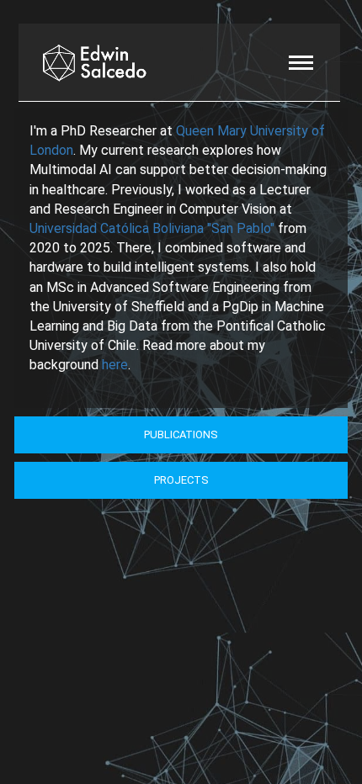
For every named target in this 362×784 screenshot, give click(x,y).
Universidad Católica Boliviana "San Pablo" (151, 228)
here (115, 365)
